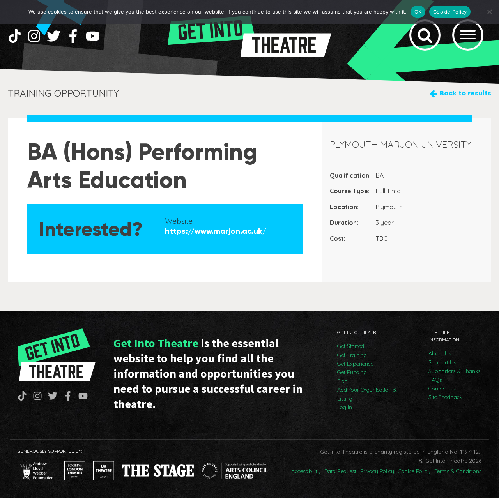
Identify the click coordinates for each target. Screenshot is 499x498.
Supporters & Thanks (454, 370)
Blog (342, 381)
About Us (439, 353)
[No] (489, 12)
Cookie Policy (414, 471)
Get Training (352, 354)
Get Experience (355, 363)
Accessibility (305, 471)
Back (465, 93)
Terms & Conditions (457, 471)
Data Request (340, 471)
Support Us (442, 362)
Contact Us (441, 388)
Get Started (350, 346)
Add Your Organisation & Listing (367, 394)
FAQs (435, 379)
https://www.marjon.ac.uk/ (215, 231)
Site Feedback (445, 397)
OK (418, 12)
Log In (344, 407)
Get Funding (352, 372)
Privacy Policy (377, 471)
